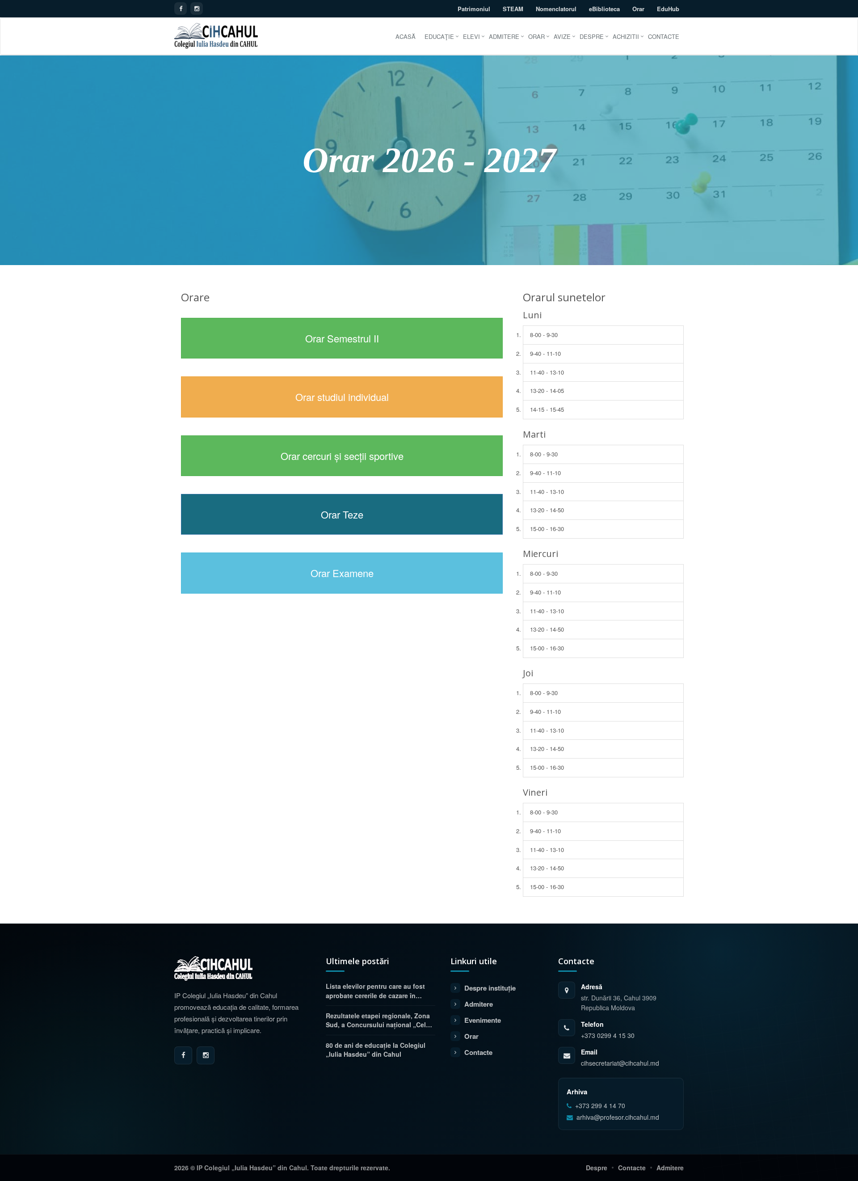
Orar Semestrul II (342, 338)
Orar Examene (342, 573)
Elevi (471, 36)
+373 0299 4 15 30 (608, 1035)
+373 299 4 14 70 (600, 1105)
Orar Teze (342, 514)
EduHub (668, 8)
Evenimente (482, 1020)
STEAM (513, 8)
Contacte (663, 36)
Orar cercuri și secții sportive (342, 456)
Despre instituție (490, 988)
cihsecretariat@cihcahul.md (620, 1063)
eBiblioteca (604, 8)
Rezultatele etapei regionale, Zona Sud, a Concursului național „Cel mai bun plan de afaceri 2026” (378, 1020)
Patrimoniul (474, 8)
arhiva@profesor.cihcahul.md (617, 1117)
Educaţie (439, 36)
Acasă (405, 36)
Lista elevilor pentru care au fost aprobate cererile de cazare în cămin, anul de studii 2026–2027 (375, 991)
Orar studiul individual (342, 397)
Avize (562, 36)
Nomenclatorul (556, 8)
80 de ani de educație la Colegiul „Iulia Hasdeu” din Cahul (375, 1050)
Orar (638, 8)
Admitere (504, 36)
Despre (592, 36)
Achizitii (626, 36)
